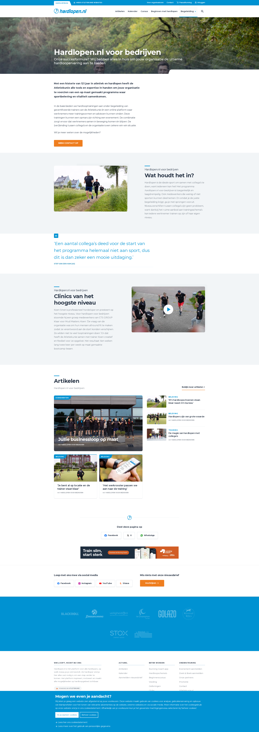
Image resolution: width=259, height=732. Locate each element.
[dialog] (129, 711)
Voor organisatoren (155, 2)
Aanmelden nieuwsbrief (130, 677)
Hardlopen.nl (62, 3)
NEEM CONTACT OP (68, 143)
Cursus (144, 11)
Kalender (132, 11)
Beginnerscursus (157, 677)
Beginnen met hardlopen (164, 11)
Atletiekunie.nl (186, 690)
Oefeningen (155, 686)
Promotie (183, 682)
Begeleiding (187, 11)
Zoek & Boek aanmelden (191, 673)
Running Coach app (158, 669)
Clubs (151, 690)
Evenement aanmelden (190, 669)
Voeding (153, 682)
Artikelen (120, 11)
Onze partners (186, 677)
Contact (170, 2)
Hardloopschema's (158, 673)
